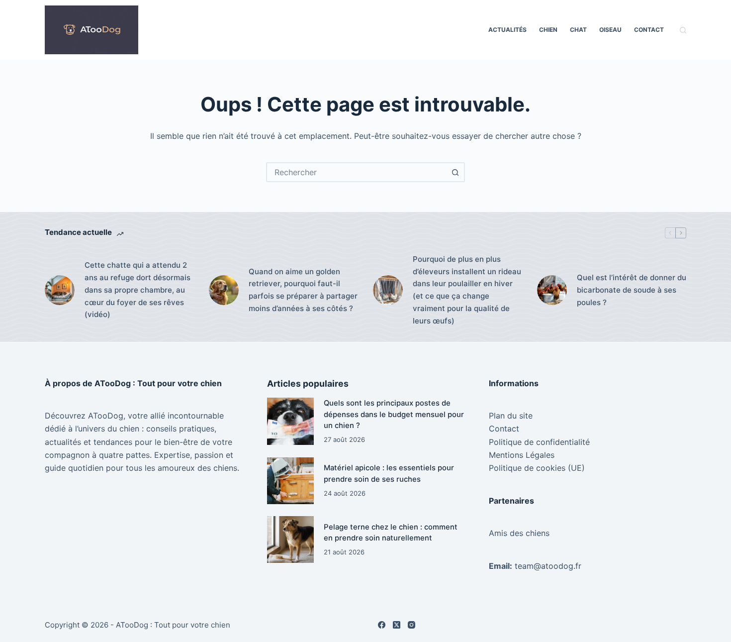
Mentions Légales (521, 455)
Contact (649, 29)
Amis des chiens (519, 533)
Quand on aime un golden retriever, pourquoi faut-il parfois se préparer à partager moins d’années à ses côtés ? (303, 290)
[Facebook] (381, 625)
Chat (578, 29)
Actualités (507, 29)
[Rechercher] (683, 30)
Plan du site (511, 416)
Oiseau (610, 29)
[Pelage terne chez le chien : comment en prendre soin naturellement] (290, 539)
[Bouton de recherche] (455, 172)
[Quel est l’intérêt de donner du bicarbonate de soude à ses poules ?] (552, 290)
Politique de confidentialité (539, 442)
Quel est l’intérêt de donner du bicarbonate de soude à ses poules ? (631, 290)
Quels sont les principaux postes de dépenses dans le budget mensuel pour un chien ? (394, 414)
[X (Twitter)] (396, 625)
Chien (548, 29)
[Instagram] (411, 625)
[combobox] (356, 172)
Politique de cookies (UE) (537, 468)
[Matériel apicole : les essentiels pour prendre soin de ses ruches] (290, 480)
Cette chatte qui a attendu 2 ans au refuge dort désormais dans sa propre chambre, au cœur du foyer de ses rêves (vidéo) (137, 289)
